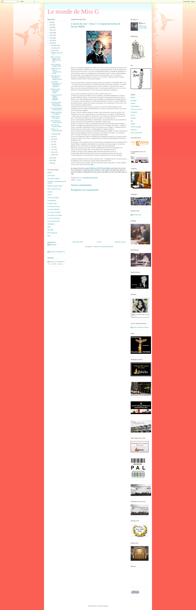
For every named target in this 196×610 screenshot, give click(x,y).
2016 (51, 32)
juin (52, 141)
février (53, 152)
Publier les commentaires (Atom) (103, 246)
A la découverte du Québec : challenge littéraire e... (56, 97)
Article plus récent (77, 242)
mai (52, 144)
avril (52, 147)
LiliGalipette (50, 224)
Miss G (143, 23)
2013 (51, 40)
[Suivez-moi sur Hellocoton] (56, 261)
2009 (51, 163)
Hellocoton (60, 264)
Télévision (134, 130)
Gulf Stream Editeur (104, 168)
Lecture (79, 180)
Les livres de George (53, 218)
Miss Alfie (50, 230)
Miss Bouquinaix (52, 233)
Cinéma (133, 103)
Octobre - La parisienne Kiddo (56, 129)
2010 (51, 160)
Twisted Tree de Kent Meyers (55, 117)
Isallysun (50, 192)
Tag (132, 121)
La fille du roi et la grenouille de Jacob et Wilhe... (56, 104)
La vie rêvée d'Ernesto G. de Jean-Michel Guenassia (56, 84)
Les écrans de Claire (53, 221)
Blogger (105, 606)
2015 (51, 35)
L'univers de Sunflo (53, 197)
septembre (54, 134)
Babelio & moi (51, 242)
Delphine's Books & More (54, 186)
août (52, 136)
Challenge (133, 100)
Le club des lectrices (53, 206)
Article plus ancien (120, 242)
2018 (51, 27)
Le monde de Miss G (73, 11)
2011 (51, 158)
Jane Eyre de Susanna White (56, 125)
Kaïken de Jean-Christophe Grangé (55, 90)
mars (53, 149)
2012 (51, 43)
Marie (49, 227)
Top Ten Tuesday (136, 127)
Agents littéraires (95, 170)
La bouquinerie (51, 200)
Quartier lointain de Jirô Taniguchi (56, 113)
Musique (133, 118)
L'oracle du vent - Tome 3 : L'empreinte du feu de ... (56, 71)
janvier (53, 154)
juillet (53, 139)
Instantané (134, 112)
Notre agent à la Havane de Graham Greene (56, 77)
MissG (54, 264)
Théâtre (133, 124)
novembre (54, 48)
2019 (51, 25)
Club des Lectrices (136, 109)
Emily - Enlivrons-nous (54, 189)
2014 (51, 38)
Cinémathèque (135, 106)
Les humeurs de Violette (54, 215)
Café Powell (51, 175)
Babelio (49, 172)
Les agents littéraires (89, 168)
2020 (51, 22)
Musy (49, 236)
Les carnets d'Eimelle (53, 212)
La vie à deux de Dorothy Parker (56, 65)
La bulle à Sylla (52, 203)
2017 (51, 30)
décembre (54, 45)
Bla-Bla (133, 97)
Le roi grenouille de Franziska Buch (56, 108)
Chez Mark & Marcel (53, 178)
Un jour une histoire (136, 132)
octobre (53, 50)
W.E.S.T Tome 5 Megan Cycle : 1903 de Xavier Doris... (56, 59)
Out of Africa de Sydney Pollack (56, 121)
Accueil (99, 242)
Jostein (49, 194)
